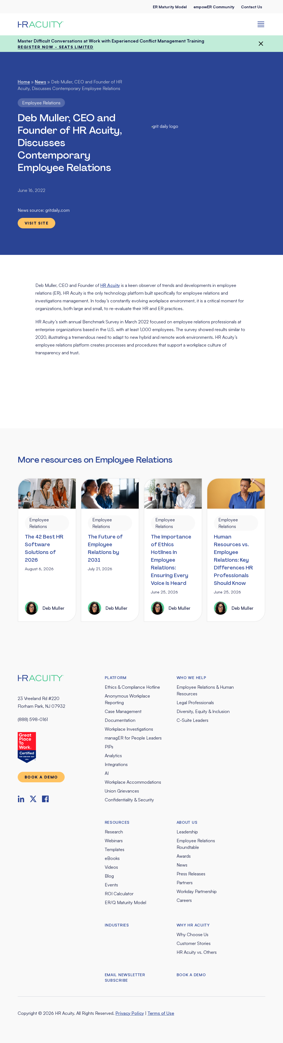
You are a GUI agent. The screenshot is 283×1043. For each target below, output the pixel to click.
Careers (184, 900)
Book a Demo (191, 974)
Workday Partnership (197, 891)
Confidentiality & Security (129, 799)
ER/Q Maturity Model (125, 902)
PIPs (109, 746)
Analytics (113, 755)
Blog (109, 876)
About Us (187, 822)
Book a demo (41, 777)
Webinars (114, 840)
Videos (111, 867)
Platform (116, 677)
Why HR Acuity (193, 925)
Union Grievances (122, 791)
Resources (117, 822)
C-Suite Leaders (192, 720)
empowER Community (213, 6)
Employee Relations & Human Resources (205, 690)
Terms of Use (161, 1013)
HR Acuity (110, 285)
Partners (185, 882)
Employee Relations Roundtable (196, 844)
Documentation (120, 720)
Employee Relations (41, 102)
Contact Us (251, 6)
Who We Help (191, 677)
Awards (184, 856)
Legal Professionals (195, 702)
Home (24, 82)
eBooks (112, 858)
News (40, 82)
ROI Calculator (119, 893)
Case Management (123, 711)
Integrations (116, 764)
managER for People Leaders (133, 738)
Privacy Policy (130, 1013)
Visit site (36, 223)
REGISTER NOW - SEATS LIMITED (55, 46)
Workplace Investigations (129, 729)
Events (111, 885)
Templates (114, 849)
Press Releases (191, 873)
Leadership (187, 832)
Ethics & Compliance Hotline (132, 687)
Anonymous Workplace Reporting (127, 699)
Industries (117, 925)
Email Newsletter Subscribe (125, 977)
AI (107, 773)
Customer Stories (194, 943)
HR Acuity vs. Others (197, 952)
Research (114, 832)
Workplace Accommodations (133, 782)
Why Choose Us (192, 934)
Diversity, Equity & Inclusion (203, 711)
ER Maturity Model (170, 6)
